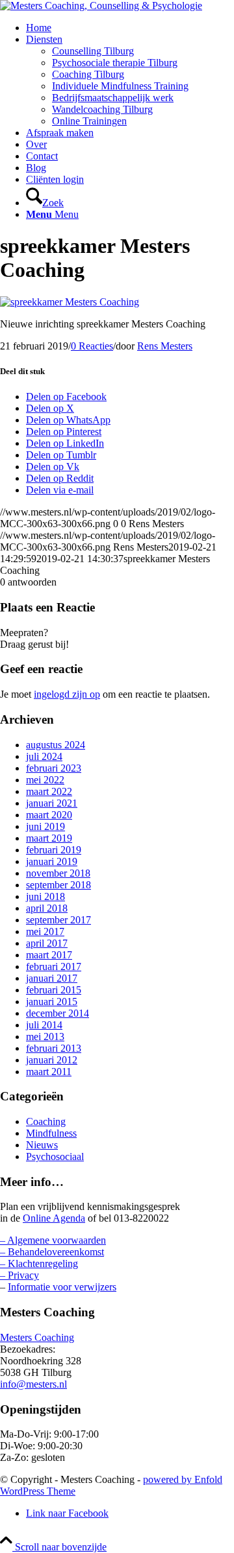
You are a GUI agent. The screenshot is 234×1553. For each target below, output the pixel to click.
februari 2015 (53, 989)
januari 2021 (51, 803)
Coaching (46, 1121)
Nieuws (42, 1144)
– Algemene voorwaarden (53, 1240)
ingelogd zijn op (67, 694)
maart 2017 (49, 954)
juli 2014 (44, 1024)
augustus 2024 (55, 744)
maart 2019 (49, 838)
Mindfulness (51, 1133)
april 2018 (47, 908)
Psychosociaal (55, 1156)
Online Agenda (54, 1218)
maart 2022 (49, 791)
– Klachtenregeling (39, 1263)
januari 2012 (51, 1059)
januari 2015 (51, 1001)
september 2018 (58, 884)
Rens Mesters (164, 345)
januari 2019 (51, 861)
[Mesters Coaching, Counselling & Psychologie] (101, 5)
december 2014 (57, 1013)
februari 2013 (53, 1048)
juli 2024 (44, 756)
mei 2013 (45, 1036)
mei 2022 (45, 779)
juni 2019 (45, 826)
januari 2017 (51, 978)
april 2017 (47, 943)
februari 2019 (53, 849)
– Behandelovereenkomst (52, 1251)
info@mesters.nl (33, 1384)
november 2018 (58, 873)
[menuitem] (130, 28)
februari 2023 (53, 768)
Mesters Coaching (37, 1337)
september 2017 (58, 919)
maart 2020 (49, 814)
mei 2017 (45, 931)
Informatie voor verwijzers (62, 1286)
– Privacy (19, 1275)
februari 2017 (53, 966)
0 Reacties (92, 345)
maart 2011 (49, 1071)
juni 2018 (45, 896)
